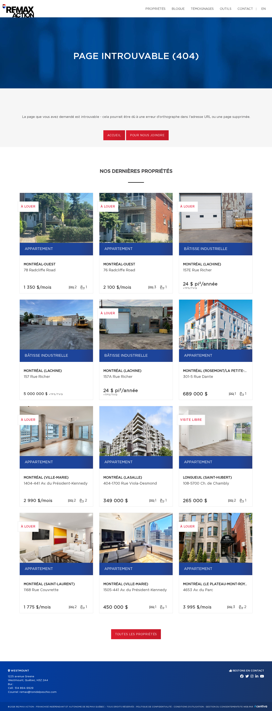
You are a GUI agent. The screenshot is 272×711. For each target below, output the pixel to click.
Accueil (114, 135)
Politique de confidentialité (154, 707)
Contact (245, 8)
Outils (225, 8)
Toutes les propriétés (136, 634)
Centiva (260, 706)
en (263, 8)
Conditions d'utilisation (189, 707)
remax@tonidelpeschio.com (38, 692)
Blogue (178, 8)
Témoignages (202, 8)
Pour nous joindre (147, 135)
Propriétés (155, 8)
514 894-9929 (24, 688)
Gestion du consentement (222, 707)
